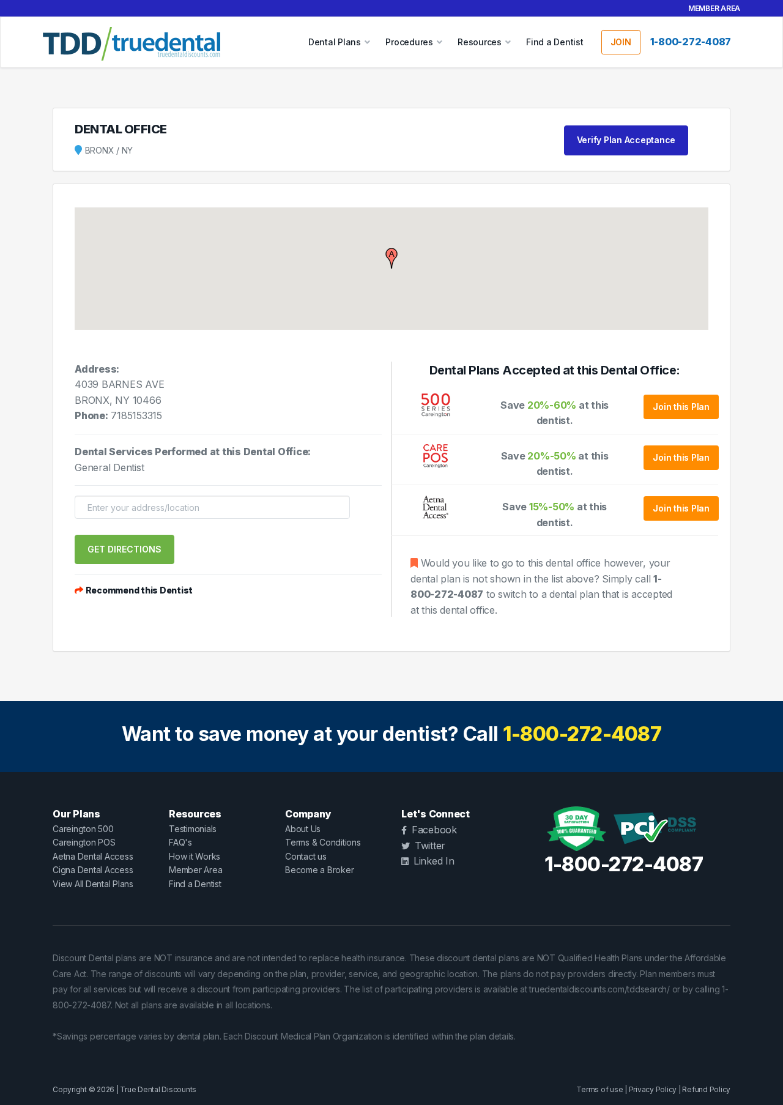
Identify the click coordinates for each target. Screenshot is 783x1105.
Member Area (714, 8)
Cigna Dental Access (93, 870)
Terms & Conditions (323, 842)
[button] (391, 258)
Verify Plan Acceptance (626, 140)
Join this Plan (681, 406)
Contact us (306, 856)
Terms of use (599, 1089)
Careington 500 (83, 829)
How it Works (194, 856)
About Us (303, 829)
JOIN (620, 42)
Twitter (430, 845)
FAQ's (180, 842)
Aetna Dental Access (93, 856)
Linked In (434, 861)
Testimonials (193, 829)
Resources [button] (480, 42)
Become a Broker (319, 870)
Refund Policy (706, 1089)
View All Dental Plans (93, 884)
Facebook (434, 830)
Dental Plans (334, 42)
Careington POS (84, 842)
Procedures (409, 42)
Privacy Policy (653, 1089)
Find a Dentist (555, 42)
